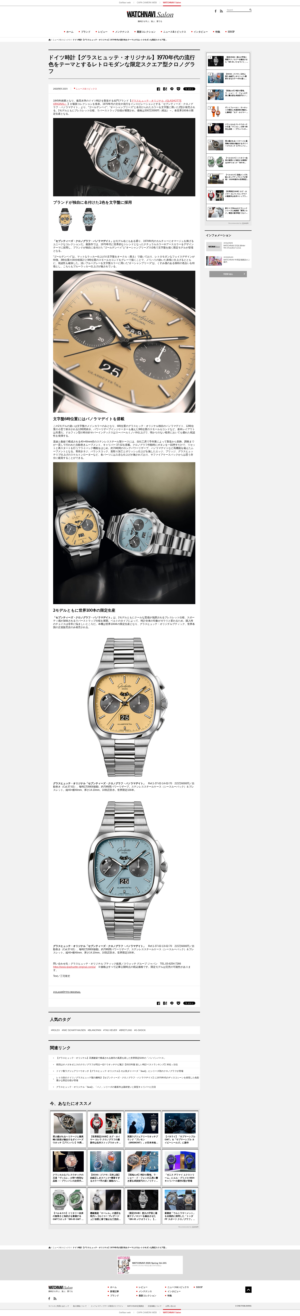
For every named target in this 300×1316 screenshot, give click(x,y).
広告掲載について (155, 1306)
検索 (250, 10)
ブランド (85, 31)
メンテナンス (122, 31)
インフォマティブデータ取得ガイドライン (107, 1306)
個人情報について (80, 1306)
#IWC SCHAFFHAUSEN (74, 1030)
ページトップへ (248, 1290)
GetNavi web (125, 3)
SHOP (231, 31)
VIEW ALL (228, 274)
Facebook (215, 11)
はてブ (165, 89)
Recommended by (185, 1227)
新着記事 (114, 1291)
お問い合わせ (170, 1306)
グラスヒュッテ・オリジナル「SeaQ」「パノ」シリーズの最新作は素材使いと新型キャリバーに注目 (106, 1087)
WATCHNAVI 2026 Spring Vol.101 (149, 1263)
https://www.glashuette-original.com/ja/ (74, 967)
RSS (221, 11)
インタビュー (201, 31)
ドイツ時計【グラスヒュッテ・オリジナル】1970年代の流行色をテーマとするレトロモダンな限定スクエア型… (120, 40)
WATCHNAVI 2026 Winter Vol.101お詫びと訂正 (234, 247)
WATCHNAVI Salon (172, 3)
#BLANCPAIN (94, 1030)
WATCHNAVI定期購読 (135, 1306)
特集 (217, 31)
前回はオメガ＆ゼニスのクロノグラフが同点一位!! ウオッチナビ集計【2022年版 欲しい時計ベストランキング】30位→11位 (117, 1064)
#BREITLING (125, 1030)
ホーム (69, 31)
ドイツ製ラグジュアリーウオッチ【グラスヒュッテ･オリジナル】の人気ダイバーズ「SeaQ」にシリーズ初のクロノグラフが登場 (119, 1071)
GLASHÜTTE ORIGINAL (68, 992)
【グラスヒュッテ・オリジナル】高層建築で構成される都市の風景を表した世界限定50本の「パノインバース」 (111, 1058)
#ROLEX (55, 1030)
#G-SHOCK (140, 1030)
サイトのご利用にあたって (58, 1306)
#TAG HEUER (110, 1030)
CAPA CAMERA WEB (147, 3)
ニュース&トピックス (174, 31)
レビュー (103, 31)
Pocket (178, 88)
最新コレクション (146, 31)
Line (172, 89)
